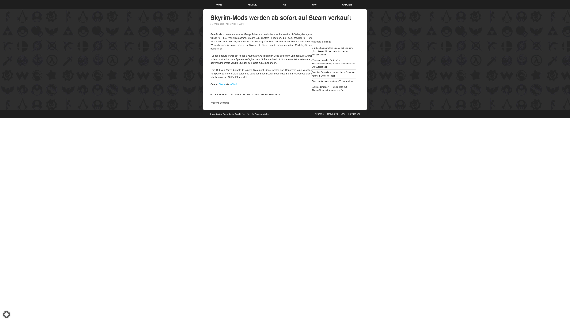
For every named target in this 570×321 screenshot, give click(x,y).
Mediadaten (332, 114)
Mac (314, 4)
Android (252, 4)
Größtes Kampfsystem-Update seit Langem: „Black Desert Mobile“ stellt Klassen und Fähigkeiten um (332, 51)
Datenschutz (354, 114)
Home (219, 4)
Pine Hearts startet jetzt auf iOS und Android (332, 81)
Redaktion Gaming (235, 24)
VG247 (233, 84)
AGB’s (343, 114)
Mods (238, 94)
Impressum (319, 114)
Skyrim (247, 94)
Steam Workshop (271, 94)
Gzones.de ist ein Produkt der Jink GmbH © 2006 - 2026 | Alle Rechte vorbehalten (239, 114)
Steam (222, 84)
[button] (6, 314)
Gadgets (347, 4)
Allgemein (221, 94)
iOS (284, 4)
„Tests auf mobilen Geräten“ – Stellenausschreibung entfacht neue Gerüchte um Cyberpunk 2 (333, 63)
